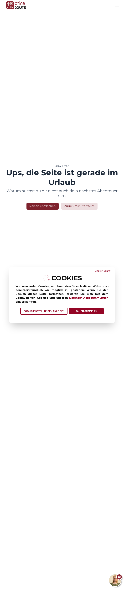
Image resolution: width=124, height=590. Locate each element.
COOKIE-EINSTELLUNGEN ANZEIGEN (44, 311)
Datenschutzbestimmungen (88, 297)
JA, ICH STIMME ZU (86, 311)
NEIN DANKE (102, 271)
